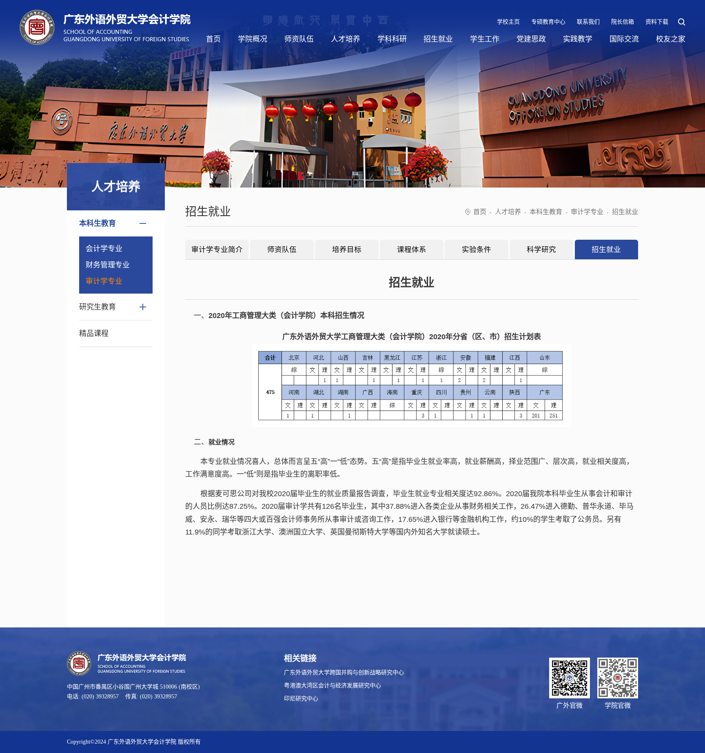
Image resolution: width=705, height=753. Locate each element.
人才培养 (345, 39)
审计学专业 (104, 281)
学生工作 (484, 39)
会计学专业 (104, 249)
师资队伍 (299, 39)
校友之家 (670, 39)
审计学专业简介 (217, 249)
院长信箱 (622, 21)
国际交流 (624, 39)
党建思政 (531, 39)
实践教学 (577, 39)
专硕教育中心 (548, 21)
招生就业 (438, 39)
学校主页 (508, 21)
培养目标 (346, 249)
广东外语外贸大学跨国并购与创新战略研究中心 (344, 672)
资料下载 (656, 21)
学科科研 (392, 39)
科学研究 (541, 249)
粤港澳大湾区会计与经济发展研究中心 (332, 685)
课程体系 (411, 249)
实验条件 (476, 249)
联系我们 (588, 21)
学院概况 (252, 39)
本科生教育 (546, 211)
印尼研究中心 (301, 699)
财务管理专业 (108, 265)
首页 (213, 39)
